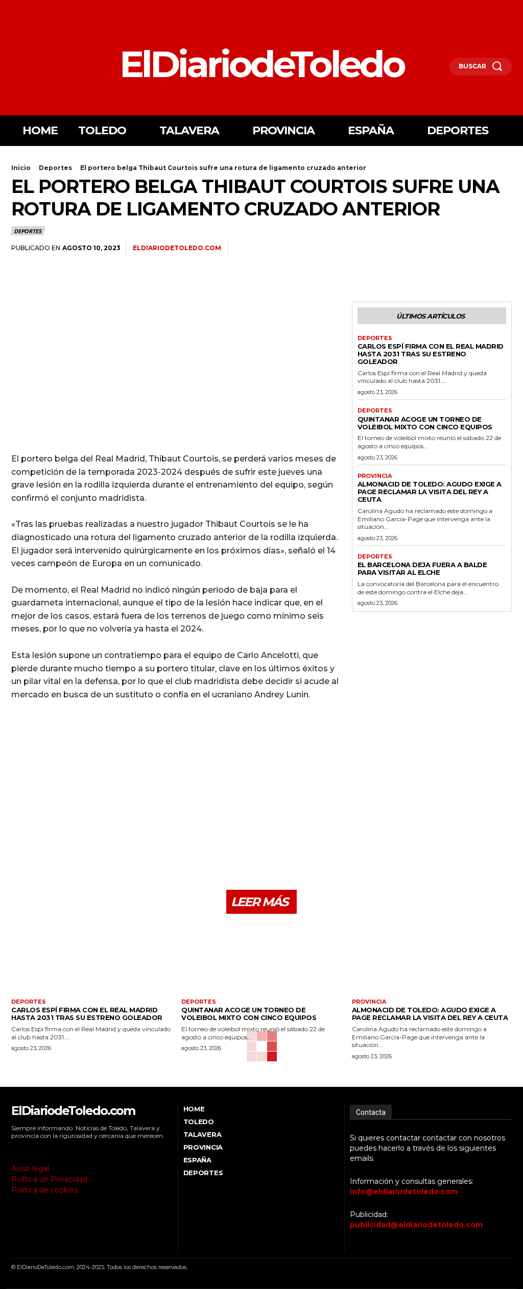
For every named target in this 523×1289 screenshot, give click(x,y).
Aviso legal (30, 1168)
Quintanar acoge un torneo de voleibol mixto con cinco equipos (425, 423)
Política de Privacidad (49, 1179)
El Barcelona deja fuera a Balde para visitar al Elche (422, 568)
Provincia (375, 476)
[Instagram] (28, 9)
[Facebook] (13, 9)
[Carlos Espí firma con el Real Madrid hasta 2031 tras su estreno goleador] (91, 960)
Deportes (55, 168)
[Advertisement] (176, 373)
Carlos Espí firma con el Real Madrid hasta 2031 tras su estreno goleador (431, 354)
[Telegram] (501, 248)
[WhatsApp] (478, 248)
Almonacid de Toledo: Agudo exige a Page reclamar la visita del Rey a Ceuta (430, 491)
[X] (42, 9)
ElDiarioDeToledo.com (177, 248)
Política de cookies (44, 1190)
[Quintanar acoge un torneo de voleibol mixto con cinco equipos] (261, 960)
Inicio (21, 168)
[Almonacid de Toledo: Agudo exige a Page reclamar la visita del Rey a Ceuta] (432, 960)
